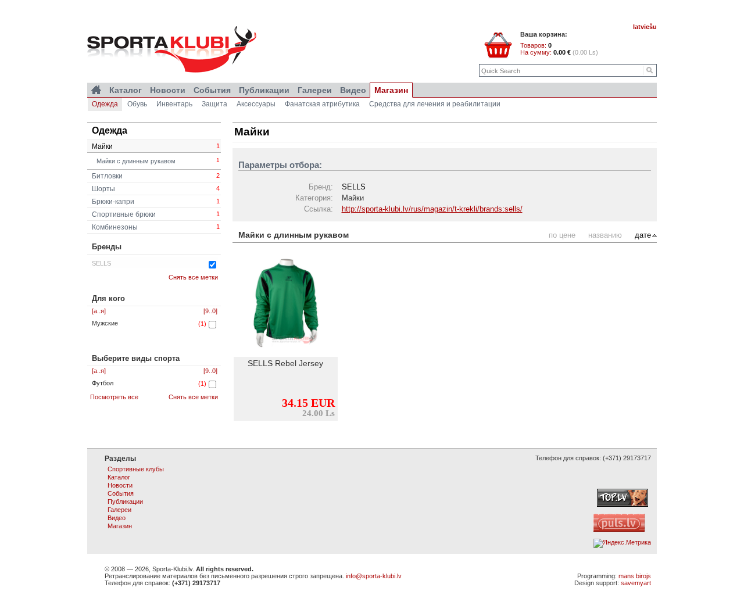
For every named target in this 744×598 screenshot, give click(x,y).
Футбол (102, 382)
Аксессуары (256, 104)
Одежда (105, 104)
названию (605, 235)
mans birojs (634, 575)
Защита (214, 104)
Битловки (156, 176)
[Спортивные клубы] (96, 90)
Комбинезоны (156, 227)
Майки (156, 146)
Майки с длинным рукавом (158, 160)
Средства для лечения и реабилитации (434, 104)
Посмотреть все (114, 396)
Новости (167, 90)
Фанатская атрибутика (322, 104)
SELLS (101, 263)
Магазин (391, 90)
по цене (562, 235)
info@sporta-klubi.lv (374, 575)
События (212, 90)
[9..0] (210, 310)
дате (643, 235)
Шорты (156, 189)
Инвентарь (174, 104)
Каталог (125, 90)
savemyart (636, 582)
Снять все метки (193, 277)
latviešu (645, 26)
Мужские (105, 323)
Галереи (315, 90)
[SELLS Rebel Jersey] (285, 304)
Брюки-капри (156, 202)
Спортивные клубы (136, 468)
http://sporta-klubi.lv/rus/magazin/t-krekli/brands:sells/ (432, 209)
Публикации (264, 90)
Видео (353, 90)
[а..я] (99, 310)
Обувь (137, 104)
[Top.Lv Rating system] (622, 504)
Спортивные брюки (156, 214)
